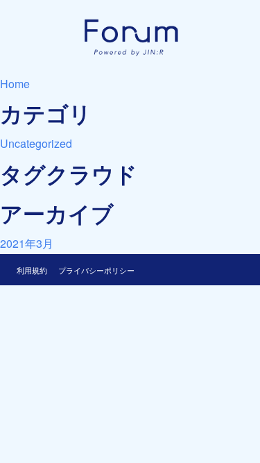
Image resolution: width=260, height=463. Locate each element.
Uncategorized (36, 143)
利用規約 (32, 270)
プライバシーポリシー (96, 270)
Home (15, 84)
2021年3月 (26, 243)
